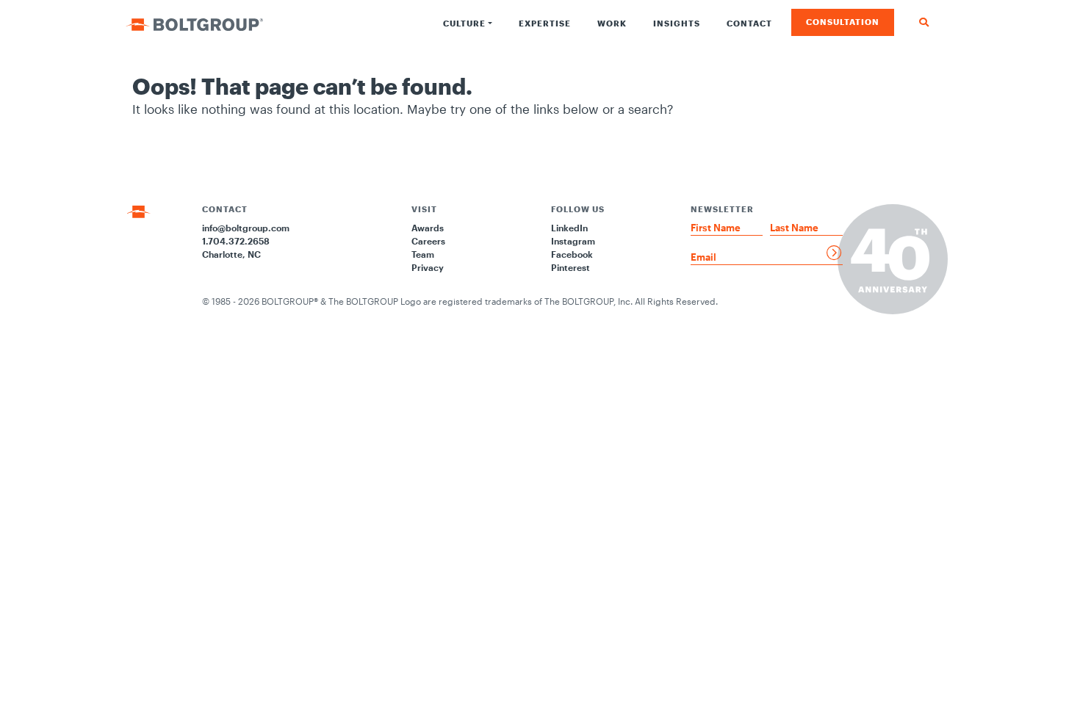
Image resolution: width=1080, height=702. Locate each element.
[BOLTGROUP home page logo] (194, 22)
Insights (676, 23)
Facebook (572, 254)
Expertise (545, 23)
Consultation (842, 21)
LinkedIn (569, 227)
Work (612, 23)
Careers (428, 241)
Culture (464, 23)
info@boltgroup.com (245, 227)
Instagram (573, 241)
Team (422, 254)
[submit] (835, 253)
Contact (749, 23)
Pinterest (570, 267)
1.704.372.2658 (236, 241)
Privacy (427, 267)
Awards (427, 227)
